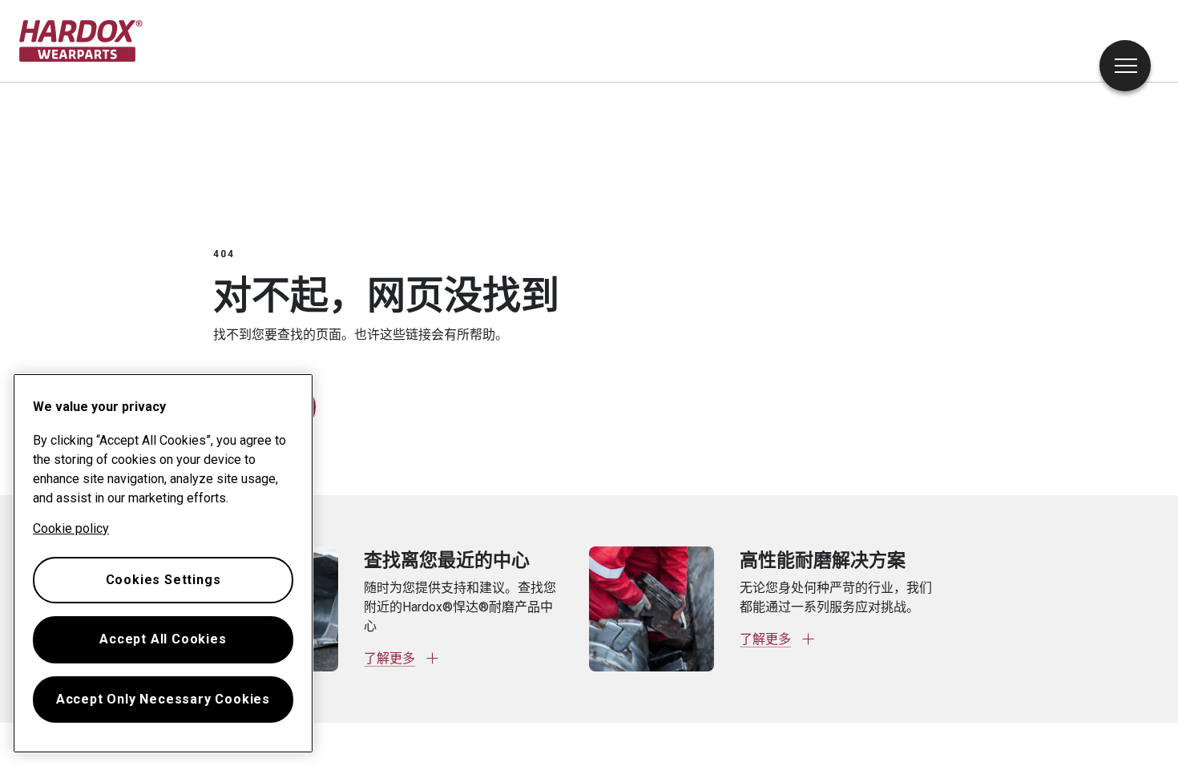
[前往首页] (81, 41)
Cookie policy (71, 528)
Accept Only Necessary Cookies (163, 699)
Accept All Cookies (162, 639)
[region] (163, 563)
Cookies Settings (163, 579)
